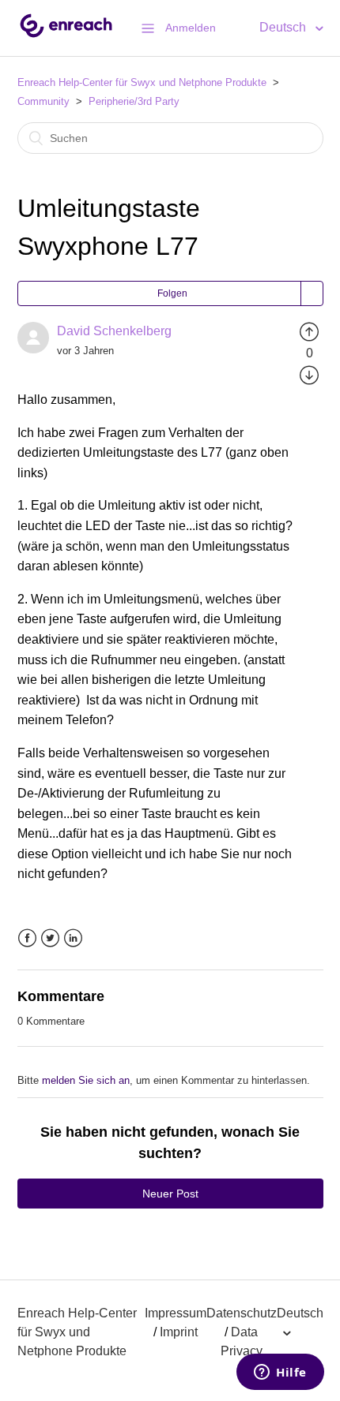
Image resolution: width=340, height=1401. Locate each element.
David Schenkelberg (114, 331)
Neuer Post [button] (170, 1193)
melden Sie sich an (86, 1080)
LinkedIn (73, 938)
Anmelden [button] (190, 27)
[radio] (309, 331)
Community (43, 101)
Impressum (175, 1313)
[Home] (66, 36)
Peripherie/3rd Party (134, 101)
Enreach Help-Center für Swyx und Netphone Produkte (141, 82)
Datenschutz (241, 1313)
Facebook (27, 938)
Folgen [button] (172, 293)
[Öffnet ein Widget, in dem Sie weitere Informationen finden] (280, 1373)
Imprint (179, 1332)
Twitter (50, 938)
